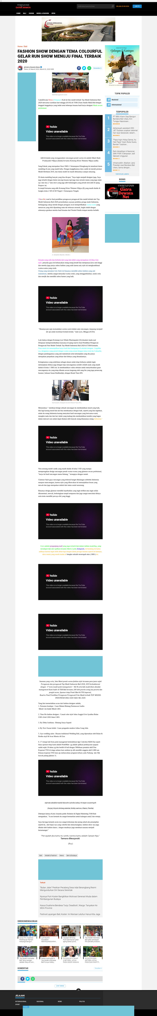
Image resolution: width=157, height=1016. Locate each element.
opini (53, 13)
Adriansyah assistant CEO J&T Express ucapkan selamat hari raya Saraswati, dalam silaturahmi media (125, 130)
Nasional (115, 100)
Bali (24, 13)
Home (18, 13)
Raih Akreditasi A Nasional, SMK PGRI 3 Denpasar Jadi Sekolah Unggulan (124, 153)
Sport (17, 1004)
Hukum (31, 13)
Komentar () (97, 68)
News (62, 855)
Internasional (116, 105)
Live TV (137, 6)
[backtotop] (78, 990)
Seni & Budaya (72, 855)
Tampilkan (98, 968)
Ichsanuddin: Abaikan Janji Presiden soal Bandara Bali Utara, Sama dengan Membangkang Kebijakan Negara (124, 165)
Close (26, 1007)
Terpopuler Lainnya (122, 174)
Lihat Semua (60, 986)
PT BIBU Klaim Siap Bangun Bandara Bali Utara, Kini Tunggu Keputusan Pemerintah (124, 119)
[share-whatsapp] (89, 68)
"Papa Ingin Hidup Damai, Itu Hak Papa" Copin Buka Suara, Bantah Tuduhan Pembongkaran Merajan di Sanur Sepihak (125, 142)
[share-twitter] (84, 68)
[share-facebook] (79, 68)
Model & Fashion (43, 13)
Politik (82, 1001)
